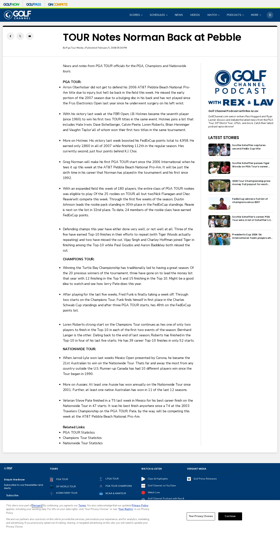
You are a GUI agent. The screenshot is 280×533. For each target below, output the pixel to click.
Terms (82, 505)
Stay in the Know (14, 479)
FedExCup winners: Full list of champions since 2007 (250, 200)
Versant (37, 505)
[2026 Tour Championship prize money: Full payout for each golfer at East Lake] (219, 185)
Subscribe (12, 495)
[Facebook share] (10, 36)
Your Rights (125, 509)
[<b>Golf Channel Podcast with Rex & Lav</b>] (240, 88)
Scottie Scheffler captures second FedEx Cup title (249, 147)
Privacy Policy (140, 505)
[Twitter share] (20, 36)
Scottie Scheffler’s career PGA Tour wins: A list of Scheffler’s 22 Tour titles (252, 218)
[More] (270, 15)
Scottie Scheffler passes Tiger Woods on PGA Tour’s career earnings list (251, 164)
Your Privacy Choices (201, 516)
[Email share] (30, 36)
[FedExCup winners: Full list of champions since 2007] (219, 203)
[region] (140, 516)
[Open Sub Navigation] (142, 15)
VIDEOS (195, 15)
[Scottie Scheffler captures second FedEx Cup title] (219, 150)
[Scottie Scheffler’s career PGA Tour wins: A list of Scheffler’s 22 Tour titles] (219, 221)
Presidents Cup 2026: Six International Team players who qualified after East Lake (252, 236)
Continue (230, 516)
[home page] (17, 15)
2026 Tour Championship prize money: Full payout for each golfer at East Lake (251, 182)
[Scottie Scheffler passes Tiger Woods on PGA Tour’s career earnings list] (219, 167)
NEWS (179, 15)
